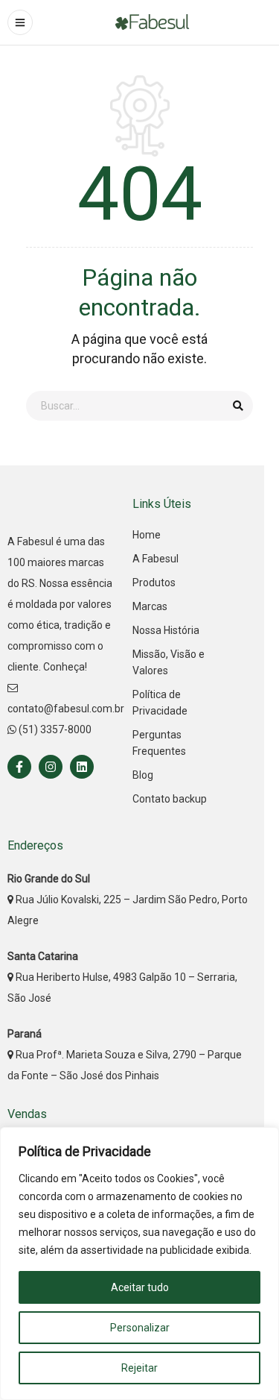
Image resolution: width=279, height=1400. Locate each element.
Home (146, 535)
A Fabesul (155, 559)
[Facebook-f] (19, 767)
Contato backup (169, 799)
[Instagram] (50, 767)
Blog (142, 775)
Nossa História (165, 630)
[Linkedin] (82, 767)
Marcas (149, 606)
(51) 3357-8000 (54, 729)
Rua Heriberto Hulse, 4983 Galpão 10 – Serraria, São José (122, 977)
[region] (139, 1263)
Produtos (154, 582)
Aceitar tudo (140, 1287)
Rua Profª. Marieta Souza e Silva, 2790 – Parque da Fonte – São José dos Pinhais (124, 1055)
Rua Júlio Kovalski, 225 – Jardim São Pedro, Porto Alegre (127, 899)
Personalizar (140, 1328)
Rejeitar (139, 1368)
